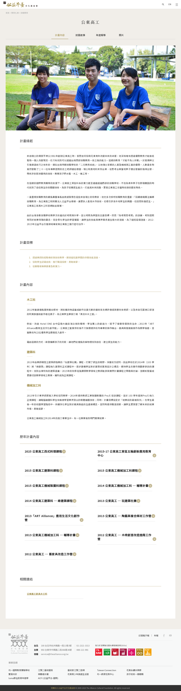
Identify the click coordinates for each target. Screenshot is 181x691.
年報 (156, 635)
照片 (121, 35)
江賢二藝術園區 (45, 670)
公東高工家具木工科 (37, 594)
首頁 (7, 12)
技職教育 (24, 12)
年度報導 (101, 35)
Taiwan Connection (106, 670)
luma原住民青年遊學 (18, 678)
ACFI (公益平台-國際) (48, 678)
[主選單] (177, 4)
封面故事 (80, 35)
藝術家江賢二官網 (76, 670)
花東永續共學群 (134, 670)
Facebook (164, 635)
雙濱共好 (12, 674)
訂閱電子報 (144, 635)
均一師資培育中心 (105, 674)
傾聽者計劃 (43, 674)
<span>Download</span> (64, 451)
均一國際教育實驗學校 (19, 670)
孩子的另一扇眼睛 (135, 674)
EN (169, 4)
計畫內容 (60, 36)
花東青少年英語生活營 (78, 674)
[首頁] (20, 4)
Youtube (170, 635)
